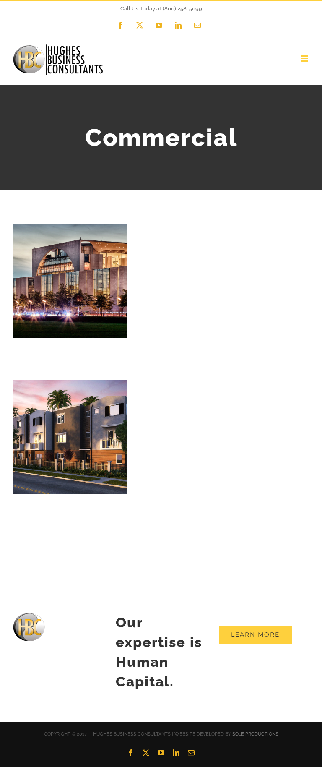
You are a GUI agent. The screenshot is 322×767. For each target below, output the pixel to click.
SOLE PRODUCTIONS (255, 734)
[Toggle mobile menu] (305, 58)
